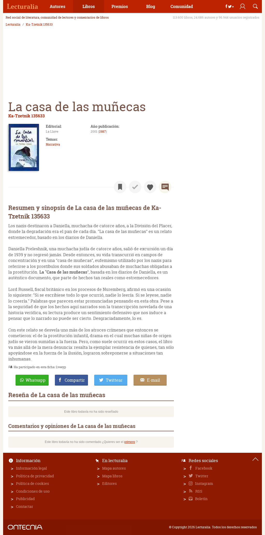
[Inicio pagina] (255, 459)
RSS (198, 491)
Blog (150, 6)
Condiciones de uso (33, 491)
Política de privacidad (35, 475)
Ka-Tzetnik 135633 (39, 24)
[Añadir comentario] (165, 187)
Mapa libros (112, 475)
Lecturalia (13, 24)
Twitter (201, 475)
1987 (102, 131)
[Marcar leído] (135, 187)
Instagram (203, 483)
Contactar (24, 506)
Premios (120, 6)
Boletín (201, 498)
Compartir (75, 380)
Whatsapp (36, 380)
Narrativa (53, 144)
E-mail (153, 380)
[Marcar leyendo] (120, 187)
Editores (109, 483)
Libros (89, 6)
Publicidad (25, 498)
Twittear (114, 380)
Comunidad (182, 6)
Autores (57, 6)
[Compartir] (229, 6)
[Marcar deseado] (150, 187)
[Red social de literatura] (22, 6)
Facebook (203, 468)
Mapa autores (114, 468)
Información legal (31, 468)
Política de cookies (32, 483)
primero (129, 442)
